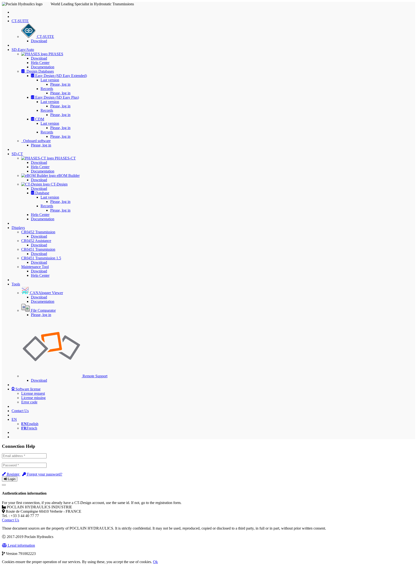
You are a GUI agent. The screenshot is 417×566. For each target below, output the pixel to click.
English (29, 424)
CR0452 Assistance (36, 241)
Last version (50, 80)
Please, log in (60, 84)
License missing (33, 398)
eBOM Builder (68, 175)
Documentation (42, 67)
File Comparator (43, 310)
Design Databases (39, 71)
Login (11, 479)
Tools (16, 284)
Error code (29, 402)
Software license (27, 389)
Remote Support (94, 376)
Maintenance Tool (35, 267)
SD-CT (17, 154)
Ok (155, 562)
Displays (18, 228)
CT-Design (59, 184)
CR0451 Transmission (38, 249)
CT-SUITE (20, 21)
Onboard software (36, 141)
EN (14, 419)
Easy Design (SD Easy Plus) (56, 97)
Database (41, 193)
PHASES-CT (65, 158)
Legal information (21, 545)
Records (47, 89)
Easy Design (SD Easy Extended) (60, 76)
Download (39, 41)
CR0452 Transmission (38, 232)
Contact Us (20, 411)
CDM (39, 119)
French (29, 428)
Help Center (40, 63)
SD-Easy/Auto (23, 50)
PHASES (55, 54)
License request (33, 393)
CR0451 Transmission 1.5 (41, 258)
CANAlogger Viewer (46, 293)
